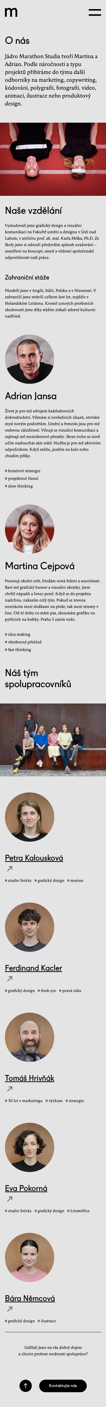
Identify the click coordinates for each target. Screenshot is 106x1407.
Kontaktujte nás (63, 1386)
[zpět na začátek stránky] (25, 1386)
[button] (95, 12)
